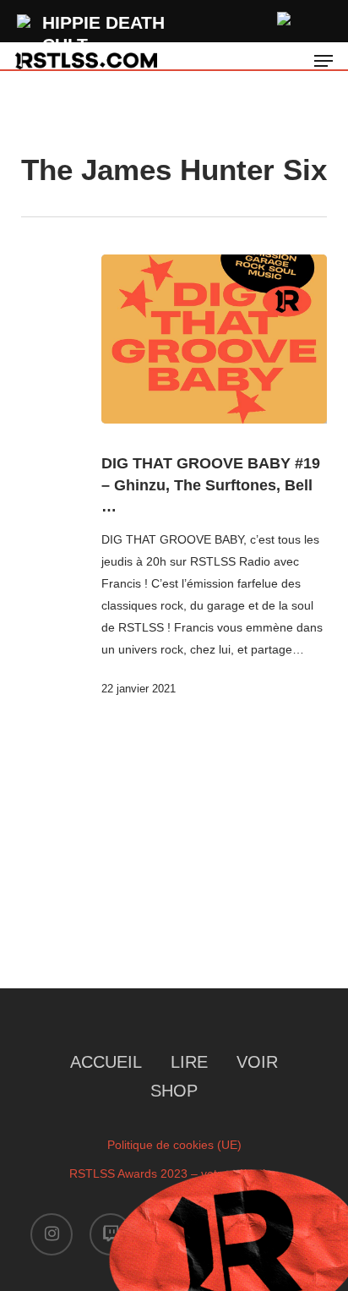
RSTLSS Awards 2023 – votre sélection (174, 1173)
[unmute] (284, 16)
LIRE (189, 1062)
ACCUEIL (106, 1062)
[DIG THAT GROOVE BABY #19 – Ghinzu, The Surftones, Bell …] (214, 339)
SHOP (174, 1090)
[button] (323, 60)
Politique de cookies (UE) (174, 1145)
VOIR (257, 1062)
